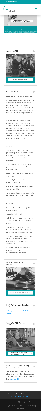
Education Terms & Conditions (19, 394)
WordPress (20, 408)
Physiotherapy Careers (19, 396)
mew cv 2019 (15, 379)
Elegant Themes (20, 406)
